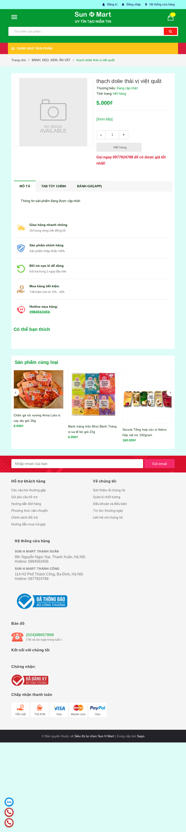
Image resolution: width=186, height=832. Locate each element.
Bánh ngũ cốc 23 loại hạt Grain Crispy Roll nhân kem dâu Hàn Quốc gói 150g (145, 433)
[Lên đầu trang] (175, 818)
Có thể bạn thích (32, 329)
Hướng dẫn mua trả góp (28, 524)
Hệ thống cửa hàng (162, 4)
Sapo (140, 736)
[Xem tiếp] (104, 119)
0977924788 (123, 157)
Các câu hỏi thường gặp (28, 490)
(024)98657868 (40, 634)
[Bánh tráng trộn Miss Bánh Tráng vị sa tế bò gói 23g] (39, 395)
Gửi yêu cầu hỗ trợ (24, 497)
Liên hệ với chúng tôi (108, 517)
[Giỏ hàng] (172, 17)
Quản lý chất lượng (106, 497)
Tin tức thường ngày (108, 510)
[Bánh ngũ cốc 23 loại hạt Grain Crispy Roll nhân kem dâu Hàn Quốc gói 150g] (147, 396)
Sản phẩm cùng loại (37, 362)
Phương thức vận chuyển (29, 510)
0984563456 (39, 312)
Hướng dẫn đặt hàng (26, 504)
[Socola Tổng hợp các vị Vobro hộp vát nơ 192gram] (93, 397)
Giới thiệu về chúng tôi (109, 490)
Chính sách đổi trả (24, 517)
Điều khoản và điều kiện (110, 504)
